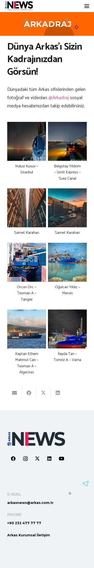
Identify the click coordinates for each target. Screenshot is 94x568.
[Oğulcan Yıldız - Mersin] (67, 275)
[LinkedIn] (49, 459)
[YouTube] (61, 459)
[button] (87, 6)
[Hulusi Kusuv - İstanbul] (26, 154)
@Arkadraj (58, 98)
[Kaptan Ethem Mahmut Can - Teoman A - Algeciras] (26, 345)
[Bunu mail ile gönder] (14, 393)
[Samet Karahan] (26, 214)
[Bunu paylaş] (29, 393)
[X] (37, 459)
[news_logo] (19, 6)
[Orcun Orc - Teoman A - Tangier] (26, 275)
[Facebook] (13, 459)
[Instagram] (25, 459)
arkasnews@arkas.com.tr (30, 503)
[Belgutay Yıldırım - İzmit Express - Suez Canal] (67, 154)
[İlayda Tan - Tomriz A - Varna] (67, 345)
